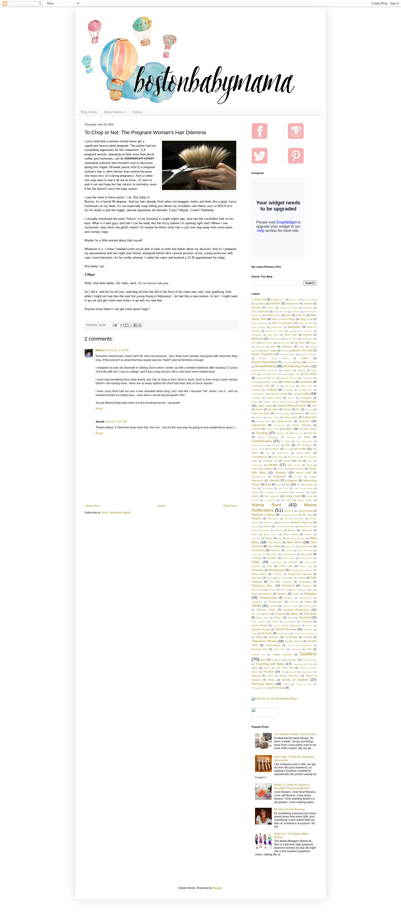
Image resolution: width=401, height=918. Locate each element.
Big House (267, 342)
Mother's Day (306, 526)
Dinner (259, 409)
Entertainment (284, 421)
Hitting (255, 468)
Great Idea (293, 457)
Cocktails (288, 390)
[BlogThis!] (126, 325)
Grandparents (259, 456)
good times (304, 452)
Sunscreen (283, 633)
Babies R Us (273, 315)
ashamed (308, 307)
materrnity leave (289, 515)
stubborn (308, 629)
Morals (267, 526)
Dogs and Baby (261, 413)
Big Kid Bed (283, 342)
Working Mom (262, 684)
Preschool (288, 585)
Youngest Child (260, 688)
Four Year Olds (304, 441)
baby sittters (258, 327)
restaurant (257, 602)
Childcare (288, 382)
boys (299, 362)
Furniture (274, 448)
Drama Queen (282, 413)
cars (273, 378)
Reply (99, 408)
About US (294, 299)
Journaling (267, 488)
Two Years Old (284, 667)
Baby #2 (300, 315)
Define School (271, 402)
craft (294, 394)
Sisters (278, 617)
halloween (257, 465)
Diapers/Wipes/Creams (292, 405)
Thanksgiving (272, 645)
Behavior (257, 338)
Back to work (274, 331)
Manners (288, 511)
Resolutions (305, 598)
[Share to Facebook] (135, 325)
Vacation (268, 671)
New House (274, 542)
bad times (273, 335)
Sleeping (304, 617)
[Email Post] (115, 325)
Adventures (292, 303)
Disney (287, 409)
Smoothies (290, 621)
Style (254, 633)
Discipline (273, 409)
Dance (291, 398)
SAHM (256, 606)
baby (288, 315)
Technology (291, 637)
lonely (310, 496)
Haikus (137, 112)
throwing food (260, 649)
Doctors (309, 409)
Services (256, 614)
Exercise (304, 421)
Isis (288, 484)
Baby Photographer (283, 323)
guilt (299, 460)
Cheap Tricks (270, 382)
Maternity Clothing (263, 514)
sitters (291, 617)
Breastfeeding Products (265, 370)
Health (273, 465)
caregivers (261, 378)
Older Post (229, 505)
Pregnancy (305, 581)
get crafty (300, 449)
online (274, 554)
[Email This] (122, 325)
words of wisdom (295, 679)
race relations (299, 589)
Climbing (256, 390)
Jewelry (309, 484)
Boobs (284, 350)
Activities (275, 303)
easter (258, 417)
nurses (288, 550)
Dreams (299, 413)
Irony (278, 484)
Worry (286, 684)
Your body (278, 687)
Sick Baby (310, 613)
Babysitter (294, 327)
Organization (289, 554)
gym (310, 461)
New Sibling (274, 546)
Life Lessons (272, 496)
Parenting (276, 562)
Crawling (256, 398)
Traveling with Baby (269, 664)
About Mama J (114, 112)
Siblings (294, 613)
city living (290, 386)
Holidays (268, 468)
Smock (275, 621)
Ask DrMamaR (260, 311)
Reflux (296, 594)
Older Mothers (305, 550)
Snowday (306, 621)
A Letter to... (278, 299)
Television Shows (264, 641)
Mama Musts (305, 500)
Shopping (280, 613)
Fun (287, 445)
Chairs (255, 382)
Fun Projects (304, 445)
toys (263, 659)
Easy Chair (273, 417)
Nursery (275, 550)
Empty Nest (263, 421)
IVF (299, 484)
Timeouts (296, 649)
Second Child (266, 609)
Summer (267, 633)
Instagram (291, 480)
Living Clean (293, 496)
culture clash (273, 397)
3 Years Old (259, 299)
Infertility (274, 480)
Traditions (277, 660)
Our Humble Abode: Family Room (295, 734)
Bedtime (307, 334)
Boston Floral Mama (274, 358)
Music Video (271, 534)
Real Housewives (262, 593)
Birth (272, 346)
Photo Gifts (286, 566)
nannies (256, 538)
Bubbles (287, 370)
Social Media (259, 625)
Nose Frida (306, 546)
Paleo (256, 562)
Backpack (257, 335)
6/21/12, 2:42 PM (118, 350)
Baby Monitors (259, 323)
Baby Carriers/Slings (283, 319)
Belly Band (275, 338)
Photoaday (258, 570)
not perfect (258, 550)
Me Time (307, 514)
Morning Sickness (285, 526)
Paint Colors (306, 558)
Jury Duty (283, 488)
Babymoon (277, 327)
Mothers (279, 530)
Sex (267, 613)
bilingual (260, 346)
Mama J (101, 350)
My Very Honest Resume (289, 809)
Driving (313, 413)
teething (307, 637)
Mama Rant (266, 504)
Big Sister (299, 342)
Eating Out (310, 417)
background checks (301, 331)
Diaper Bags (265, 405)
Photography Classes (301, 570)
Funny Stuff (258, 449)
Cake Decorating (280, 374)
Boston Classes (308, 354)
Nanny (268, 538)
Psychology (258, 589)
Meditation (273, 518)
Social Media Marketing (286, 625)
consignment (305, 390)
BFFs (254, 342)
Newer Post (93, 505)
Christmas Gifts (261, 385)
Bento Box (291, 338)
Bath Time (291, 334)
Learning (299, 492)
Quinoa (284, 589)
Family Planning (301, 425)
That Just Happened (300, 645)
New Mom (294, 542)
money (255, 526)
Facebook (279, 425)
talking (259, 637)
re (312, 589)
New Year (290, 546)
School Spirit (310, 606)
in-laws (298, 476)
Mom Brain (284, 522)
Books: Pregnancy (263, 354)
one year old (259, 554)
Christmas (306, 382)
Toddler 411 (258, 654)
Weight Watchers (289, 675)
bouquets (287, 362)
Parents (292, 562)
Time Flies (279, 649)
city (277, 386)
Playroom (257, 577)
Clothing (271, 389)
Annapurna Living (289, 307)
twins (254, 667)
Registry (310, 593)
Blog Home (89, 112)
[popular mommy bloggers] (274, 698)
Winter (271, 679)
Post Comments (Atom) (116, 512)
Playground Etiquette (300, 574)
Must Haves (291, 534)
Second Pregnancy (296, 609)
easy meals (291, 417)
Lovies (255, 500)
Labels (255, 492)
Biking (313, 342)
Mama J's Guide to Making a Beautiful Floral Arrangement (292, 786)
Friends (275, 445)
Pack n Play (288, 558)
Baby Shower (305, 323)
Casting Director (288, 378)
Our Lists (306, 554)
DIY (298, 409)
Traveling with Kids (302, 664)
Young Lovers (304, 684)
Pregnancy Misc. (262, 585)
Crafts (305, 393)
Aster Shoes (280, 311)
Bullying (301, 370)
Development (308, 401)
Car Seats (310, 374)
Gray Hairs (277, 457)
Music (255, 534)
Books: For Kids (302, 350)
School (273, 605)
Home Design (296, 468)
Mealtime (257, 518)
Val (283, 672)
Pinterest (277, 574)
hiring (309, 465)
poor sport (282, 578)
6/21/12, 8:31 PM (116, 421)
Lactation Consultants (277, 492)
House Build (303, 472)
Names (308, 534)
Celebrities (307, 378)
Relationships (268, 597)
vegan (293, 672)
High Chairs (294, 465)
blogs (301, 346)
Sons (309, 625)
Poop (270, 578)
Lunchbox (270, 500)
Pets (269, 566)
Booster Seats (287, 354)
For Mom (286, 441)
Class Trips (306, 386)
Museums (306, 530)
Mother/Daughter (261, 530)
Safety (308, 601)
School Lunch (290, 606)
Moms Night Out (303, 522)
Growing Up (270, 460)
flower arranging (268, 437)
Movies (292, 530)
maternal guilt (305, 510)
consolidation (259, 394)
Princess (307, 585)
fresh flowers (259, 445)
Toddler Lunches (282, 654)
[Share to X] (131, 325)
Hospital (280, 472)
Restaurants (276, 601)
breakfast (312, 362)
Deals (255, 402)
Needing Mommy (296, 538)
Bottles (305, 358)
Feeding (262, 433)
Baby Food (306, 319)
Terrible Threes (293, 641)
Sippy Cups (262, 617)
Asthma (295, 311)
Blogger (217, 888)
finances (298, 433)
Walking (256, 675)
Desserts (289, 402)
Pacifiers (272, 558)
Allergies (256, 307)
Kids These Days (303, 488)
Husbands (279, 476)
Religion (288, 598)
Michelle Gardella (294, 518)
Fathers (288, 429)
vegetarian (307, 672)
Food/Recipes (262, 441)
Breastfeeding (265, 366)
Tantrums (273, 637)
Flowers (291, 437)
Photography (276, 570)
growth (287, 460)
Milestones (268, 522)
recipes (282, 593)
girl (267, 453)
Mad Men (286, 500)
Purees (272, 589)
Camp (296, 374)
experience (259, 425)
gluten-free (283, 453)
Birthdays (287, 346)
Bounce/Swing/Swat (264, 362)
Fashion (256, 428)
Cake (264, 374)
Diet (314, 405)
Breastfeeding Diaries (297, 366)
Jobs (254, 488)
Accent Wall (310, 299)
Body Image (269, 350)
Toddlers (308, 653)
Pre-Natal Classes (281, 581)
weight (270, 675)
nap (280, 538)
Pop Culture (298, 577)
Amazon (270, 307)
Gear (287, 449)
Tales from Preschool (305, 633)
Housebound (258, 476)
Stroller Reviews (285, 629)
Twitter (266, 668)
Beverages (307, 338)
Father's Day (272, 429)
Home (162, 505)
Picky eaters (259, 574)
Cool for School (278, 393)
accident (260, 303)
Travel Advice (309, 660)
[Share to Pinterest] (140, 325)
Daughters (306, 397)
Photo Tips (305, 566)
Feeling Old (282, 433)
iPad (268, 484)
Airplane (308, 303)
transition (292, 659)
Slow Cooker (259, 621)
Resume (293, 602)
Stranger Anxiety (261, 629)
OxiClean (257, 558)
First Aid (312, 433)
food (307, 437)
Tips (309, 649)
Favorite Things (308, 428)
